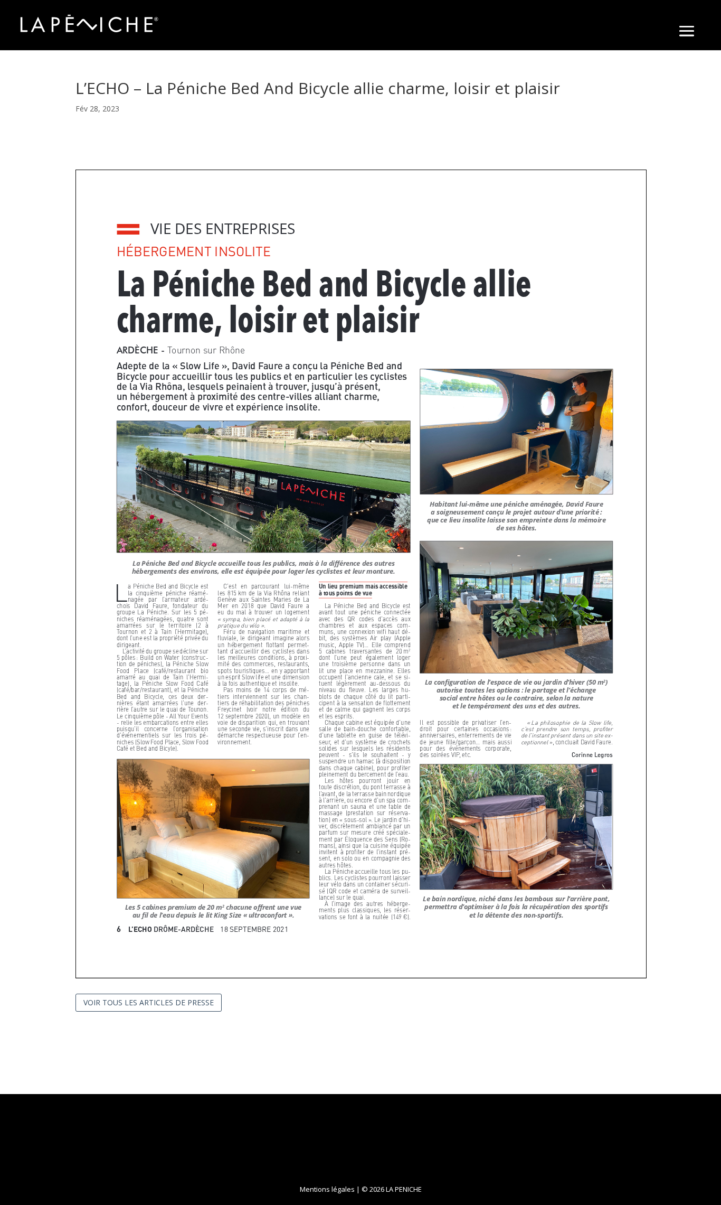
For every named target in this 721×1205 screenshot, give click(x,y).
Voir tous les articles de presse (148, 1002)
